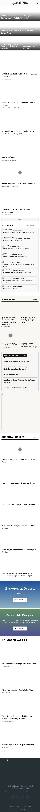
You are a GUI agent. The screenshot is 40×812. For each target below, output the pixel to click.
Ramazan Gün (5, 186)
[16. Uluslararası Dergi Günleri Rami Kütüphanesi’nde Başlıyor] (30, 335)
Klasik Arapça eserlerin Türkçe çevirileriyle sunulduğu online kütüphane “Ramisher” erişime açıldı (9, 320)
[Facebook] (13, 797)
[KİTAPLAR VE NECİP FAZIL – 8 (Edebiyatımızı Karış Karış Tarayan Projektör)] (20, 63)
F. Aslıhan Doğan (7, 666)
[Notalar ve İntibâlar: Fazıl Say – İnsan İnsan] (20, 172)
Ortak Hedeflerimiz (11, 374)
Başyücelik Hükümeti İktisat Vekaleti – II (17, 131)
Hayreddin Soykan (23, 238)
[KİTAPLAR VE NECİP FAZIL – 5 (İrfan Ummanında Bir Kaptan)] (20, 198)
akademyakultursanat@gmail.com (23, 792)
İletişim (19, 806)
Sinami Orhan (18, 286)
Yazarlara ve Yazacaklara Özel (15, 388)
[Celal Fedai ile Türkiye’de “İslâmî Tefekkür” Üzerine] (20, 515)
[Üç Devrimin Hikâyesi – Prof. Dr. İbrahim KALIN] (10, 335)
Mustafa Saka (18, 270)
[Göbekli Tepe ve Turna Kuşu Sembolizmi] (20, 734)
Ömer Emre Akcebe (6, 134)
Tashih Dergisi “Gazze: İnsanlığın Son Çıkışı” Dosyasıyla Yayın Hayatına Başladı (29, 320)
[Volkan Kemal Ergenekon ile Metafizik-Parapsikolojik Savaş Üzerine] (20, 705)
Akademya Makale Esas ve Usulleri (17, 361)
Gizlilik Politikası (27, 806)
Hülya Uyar (5, 747)
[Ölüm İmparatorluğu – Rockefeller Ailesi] (20, 679)
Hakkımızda (12, 806)
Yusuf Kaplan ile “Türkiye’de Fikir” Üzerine (18, 505)
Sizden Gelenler (5, 107)
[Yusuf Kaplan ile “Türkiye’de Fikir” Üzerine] (20, 494)
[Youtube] (27, 797)
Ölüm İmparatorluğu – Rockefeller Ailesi (17, 690)
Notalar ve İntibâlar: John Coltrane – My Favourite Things (18, 281)
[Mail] (17, 797)
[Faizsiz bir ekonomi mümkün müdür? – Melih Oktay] (20, 449)
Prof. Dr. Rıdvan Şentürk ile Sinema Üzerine (18, 483)
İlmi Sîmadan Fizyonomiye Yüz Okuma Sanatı (19, 664)
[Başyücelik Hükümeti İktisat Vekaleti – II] (20, 120)
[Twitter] (22, 797)
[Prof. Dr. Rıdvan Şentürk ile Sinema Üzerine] (20, 473)
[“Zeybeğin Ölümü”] (20, 146)
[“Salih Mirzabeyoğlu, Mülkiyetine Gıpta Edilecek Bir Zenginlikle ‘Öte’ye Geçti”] (20, 563)
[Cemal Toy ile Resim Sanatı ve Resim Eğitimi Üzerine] (20, 539)
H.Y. (2, 79)
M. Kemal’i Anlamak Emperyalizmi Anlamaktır (17, 272)
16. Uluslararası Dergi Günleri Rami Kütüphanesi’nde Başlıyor (29, 345)
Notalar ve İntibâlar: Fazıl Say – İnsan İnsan (18, 184)
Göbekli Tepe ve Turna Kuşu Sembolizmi (17, 745)
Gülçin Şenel (4, 160)
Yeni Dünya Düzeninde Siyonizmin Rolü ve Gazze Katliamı (18, 265)
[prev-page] (2, 751)
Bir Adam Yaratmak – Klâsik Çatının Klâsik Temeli (18, 232)
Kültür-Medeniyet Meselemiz (12, 240)
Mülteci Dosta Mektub (10, 288)
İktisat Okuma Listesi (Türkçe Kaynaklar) (16, 248)
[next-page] (5, 751)
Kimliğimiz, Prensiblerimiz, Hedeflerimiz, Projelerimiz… (15, 368)
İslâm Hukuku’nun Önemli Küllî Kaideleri (15, 256)
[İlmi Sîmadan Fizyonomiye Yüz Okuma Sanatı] (20, 653)
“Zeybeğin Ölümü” (8, 157)
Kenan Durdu (18, 230)
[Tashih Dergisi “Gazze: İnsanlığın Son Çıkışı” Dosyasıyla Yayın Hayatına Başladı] (30, 309)
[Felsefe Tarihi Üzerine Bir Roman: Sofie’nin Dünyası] (20, 91)
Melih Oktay (16, 246)
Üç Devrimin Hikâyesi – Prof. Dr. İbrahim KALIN (9, 344)
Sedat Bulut (16, 262)
